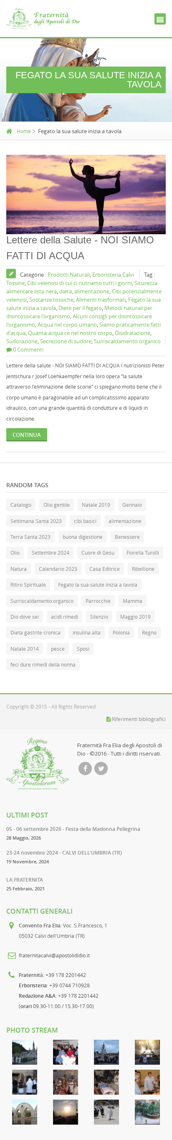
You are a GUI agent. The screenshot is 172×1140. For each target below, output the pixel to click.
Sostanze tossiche (51, 299)
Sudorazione (22, 341)
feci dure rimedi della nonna (43, 664)
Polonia (121, 632)
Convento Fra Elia (40, 925)
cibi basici (85, 521)
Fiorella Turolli (142, 552)
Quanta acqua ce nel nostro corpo (70, 333)
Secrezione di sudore (65, 341)
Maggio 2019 (135, 616)
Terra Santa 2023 (30, 536)
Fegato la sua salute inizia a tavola (97, 584)
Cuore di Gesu (97, 552)
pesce (58, 648)
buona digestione (83, 536)
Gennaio (132, 504)
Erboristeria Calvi (113, 274)
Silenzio (99, 616)
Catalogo (20, 504)
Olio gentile (56, 504)
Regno (149, 632)
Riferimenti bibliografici (139, 719)
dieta (65, 291)
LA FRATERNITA (24, 879)
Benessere (127, 536)
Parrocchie (98, 600)
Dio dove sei (24, 616)
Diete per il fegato (80, 308)
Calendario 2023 (58, 568)
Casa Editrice (104, 568)
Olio (15, 552)
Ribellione (143, 568)
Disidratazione (132, 333)
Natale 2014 (24, 648)
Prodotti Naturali (69, 274)
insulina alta (87, 632)
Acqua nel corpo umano (67, 324)
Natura (18, 568)
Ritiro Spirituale (28, 584)
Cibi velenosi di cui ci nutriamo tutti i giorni (79, 283)
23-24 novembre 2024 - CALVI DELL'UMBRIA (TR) (64, 852)
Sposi (83, 648)
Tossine (15, 283)
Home (24, 131)
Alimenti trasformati (101, 299)
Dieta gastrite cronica (35, 632)
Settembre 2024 (50, 552)
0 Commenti (28, 349)
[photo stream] (24, 1052)
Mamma (132, 600)
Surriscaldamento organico (127, 341)
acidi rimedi (64, 616)
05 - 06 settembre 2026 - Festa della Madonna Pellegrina (73, 829)
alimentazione (91, 291)
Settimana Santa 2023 (36, 521)
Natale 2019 (96, 504)
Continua (27, 435)
